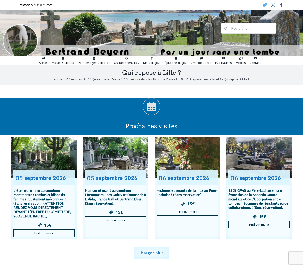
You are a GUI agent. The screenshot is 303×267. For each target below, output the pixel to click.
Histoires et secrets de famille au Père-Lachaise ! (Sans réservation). (187, 192)
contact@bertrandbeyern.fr (36, 5)
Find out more (44, 233)
